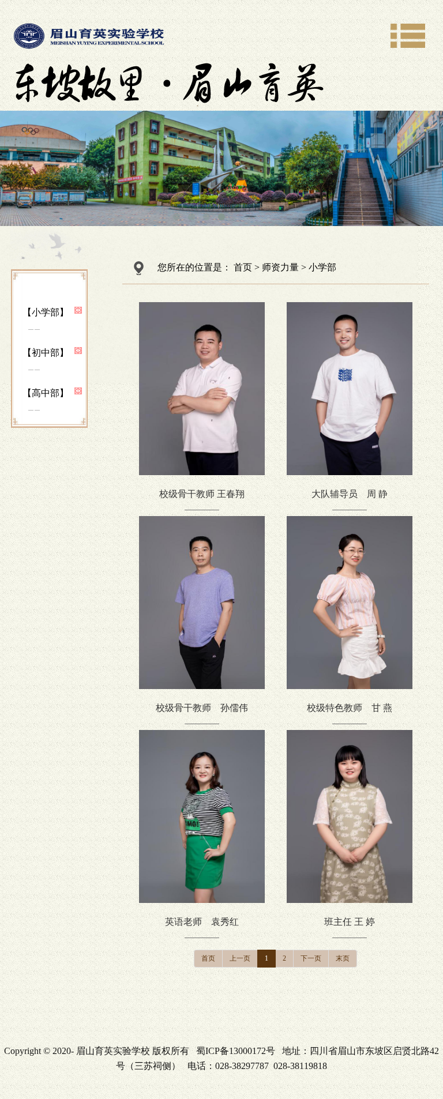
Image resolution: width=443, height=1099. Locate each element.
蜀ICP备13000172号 (235, 1051)
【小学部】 (45, 312)
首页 (243, 267)
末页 (343, 958)
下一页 (311, 958)
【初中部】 (45, 352)
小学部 (322, 267)
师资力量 (280, 267)
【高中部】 (45, 393)
